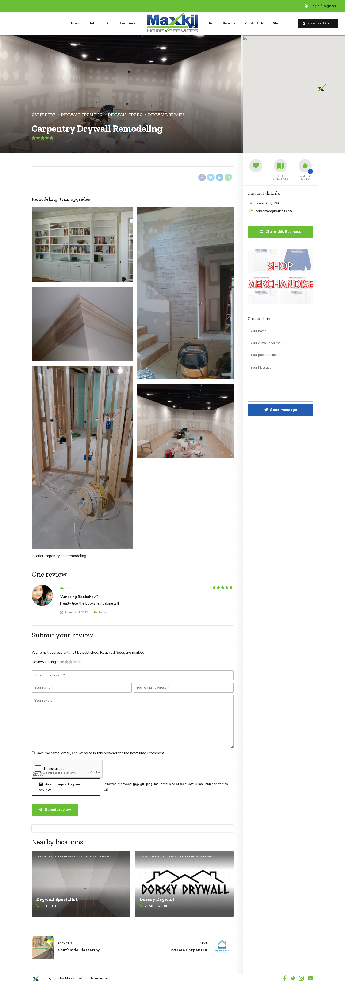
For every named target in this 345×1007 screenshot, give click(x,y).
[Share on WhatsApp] (228, 177)
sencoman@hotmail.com (274, 211)
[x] (36, 980)
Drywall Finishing (82, 114)
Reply (102, 612)
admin (65, 587)
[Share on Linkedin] (219, 177)
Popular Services (222, 23)
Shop (277, 23)
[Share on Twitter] (211, 177)
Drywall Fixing (125, 114)
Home (75, 23)
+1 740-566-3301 (156, 906)
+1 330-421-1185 (52, 906)
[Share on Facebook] (202, 177)
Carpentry (44, 114)
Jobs (93, 23)
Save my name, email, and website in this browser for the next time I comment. (100, 753)
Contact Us (254, 23)
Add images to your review (59, 787)
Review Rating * (45, 662)
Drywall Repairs (166, 114)
